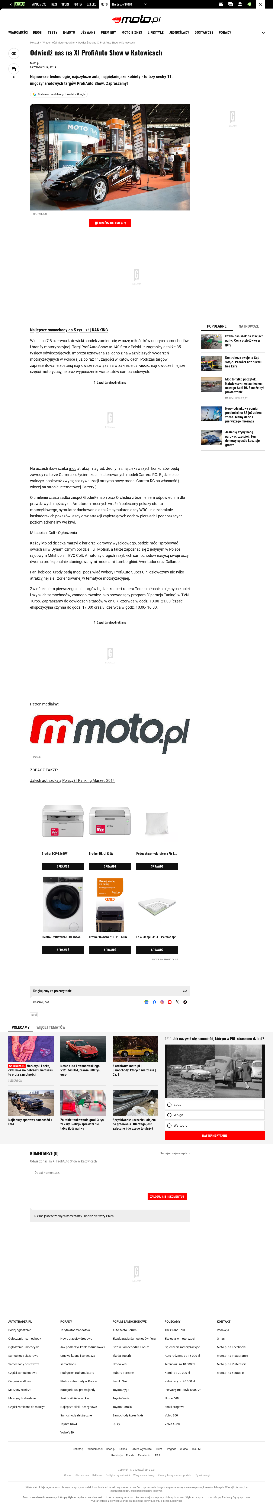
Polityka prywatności (118, 1475)
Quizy (116, 1424)
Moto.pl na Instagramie (232, 1355)
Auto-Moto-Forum (124, 1330)
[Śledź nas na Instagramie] (162, 1002)
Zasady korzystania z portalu (175, 1475)
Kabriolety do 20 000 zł (180, 1381)
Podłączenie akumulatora (77, 1372)
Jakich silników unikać (75, 1398)
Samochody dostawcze (23, 1364)
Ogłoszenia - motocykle (23, 1347)
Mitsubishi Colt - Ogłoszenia (53, 532)
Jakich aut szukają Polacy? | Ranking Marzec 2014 (72, 780)
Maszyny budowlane (22, 1398)
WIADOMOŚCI (39, 4)
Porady (225, 32)
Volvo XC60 (172, 1424)
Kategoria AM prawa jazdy (77, 1389)
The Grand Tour (175, 1330)
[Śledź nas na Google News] (146, 1002)
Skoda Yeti (119, 1364)
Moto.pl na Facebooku (232, 1347)
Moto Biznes (132, 32)
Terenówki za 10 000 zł (180, 1364)
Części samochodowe (22, 1372)
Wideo (184, 1449)
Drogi (37, 32)
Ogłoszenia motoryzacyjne (182, 1347)
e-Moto (69, 32)
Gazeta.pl (78, 1449)
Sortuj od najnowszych (173, 1153)
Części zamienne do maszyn (26, 1407)
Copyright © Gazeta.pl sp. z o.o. (136, 1469)
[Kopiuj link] (13, 53)
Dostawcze (204, 32)
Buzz (159, 1449)
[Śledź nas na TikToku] (185, 1002)
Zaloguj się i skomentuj (167, 1196)
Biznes (123, 1449)
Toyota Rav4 (68, 1424)
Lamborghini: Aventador (136, 561)
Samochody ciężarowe (23, 1355)
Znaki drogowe (174, 1407)
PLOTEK (78, 4)
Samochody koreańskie (128, 1415)
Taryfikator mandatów (75, 1330)
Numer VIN (172, 1398)
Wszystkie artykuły (144, 1475)
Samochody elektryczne (76, 1415)
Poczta (130, 1455)
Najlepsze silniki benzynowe (78, 1407)
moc (72, 468)
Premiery (108, 32)
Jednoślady (179, 32)
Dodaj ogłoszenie (19, 1330)
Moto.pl (34, 42)
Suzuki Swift (121, 1381)
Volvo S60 (171, 1415)
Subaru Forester (123, 1372)
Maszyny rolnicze (19, 1389)
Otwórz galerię (112, 223)
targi (34, 1014)
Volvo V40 (67, 1432)
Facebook (144, 1455)
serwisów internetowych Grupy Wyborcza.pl (57, 1497)
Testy (53, 32)
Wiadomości (18, 32)
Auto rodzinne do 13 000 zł (182, 1355)
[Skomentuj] (13, 68)
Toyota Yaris (121, 1398)
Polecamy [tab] (21, 1027)
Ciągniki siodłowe (19, 1381)
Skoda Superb (122, 1355)
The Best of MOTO (122, 4)
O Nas (67, 1475)
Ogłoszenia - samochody (24, 1338)
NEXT (54, 4)
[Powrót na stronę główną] (260, 4)
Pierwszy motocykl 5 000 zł (182, 1389)
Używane (88, 32)
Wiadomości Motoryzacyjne (58, 42)
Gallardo (173, 561)
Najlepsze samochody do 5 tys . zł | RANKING (69, 329)
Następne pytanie (214, 1135)
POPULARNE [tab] (217, 326)
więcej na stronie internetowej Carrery (62, 487)
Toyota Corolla (122, 1407)
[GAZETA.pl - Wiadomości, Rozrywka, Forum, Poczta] (10, 4)
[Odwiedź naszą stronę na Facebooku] (154, 1002)
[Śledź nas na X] (177, 1002)
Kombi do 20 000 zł (177, 1372)
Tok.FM (196, 1449)
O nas (221, 1338)
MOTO (104, 4)
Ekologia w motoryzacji (180, 1338)
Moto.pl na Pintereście (231, 1364)
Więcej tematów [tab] (50, 1027)
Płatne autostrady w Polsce (78, 1381)
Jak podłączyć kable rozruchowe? (82, 1347)
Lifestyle (156, 32)
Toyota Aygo (121, 1389)
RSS (157, 1455)
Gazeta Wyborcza (141, 1449)
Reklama (97, 1475)
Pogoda (171, 1449)
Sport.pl (110, 1449)
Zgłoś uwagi (203, 1475)
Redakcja (223, 1330)
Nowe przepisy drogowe (76, 1338)
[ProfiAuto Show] (110, 157)
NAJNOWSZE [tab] (249, 326)
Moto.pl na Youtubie (230, 1372)
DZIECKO (92, 4)
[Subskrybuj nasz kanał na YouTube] (169, 1002)
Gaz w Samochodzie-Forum (131, 1347)
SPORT (65, 4)
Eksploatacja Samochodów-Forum (135, 1338)
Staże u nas (82, 1475)
